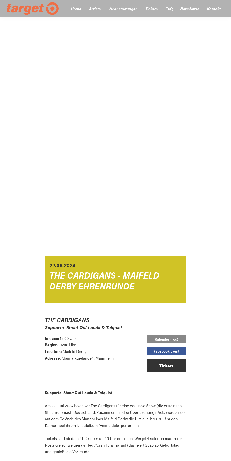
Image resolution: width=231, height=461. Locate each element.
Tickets (166, 365)
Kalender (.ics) (166, 339)
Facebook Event (166, 351)
